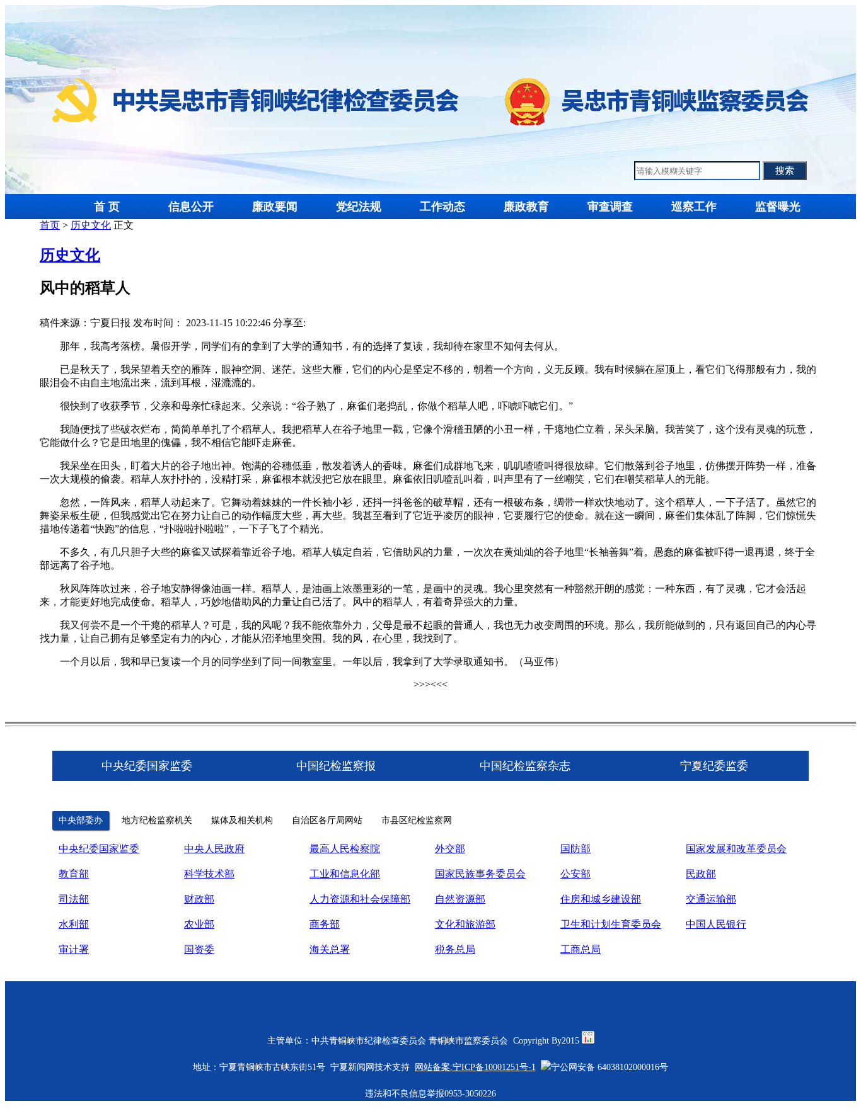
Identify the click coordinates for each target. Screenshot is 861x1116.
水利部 (74, 924)
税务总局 (455, 949)
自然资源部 (460, 899)
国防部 (575, 848)
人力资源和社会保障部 (359, 899)
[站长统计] (588, 1040)
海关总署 (329, 949)
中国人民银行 (716, 924)
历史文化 (91, 225)
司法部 (74, 899)
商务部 (324, 924)
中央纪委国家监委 (99, 848)
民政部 (701, 873)
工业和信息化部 (344, 873)
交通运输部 (711, 899)
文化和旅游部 (465, 924)
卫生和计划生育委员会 (610, 924)
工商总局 (580, 949)
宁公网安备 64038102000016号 (609, 1067)
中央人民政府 (214, 848)
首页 (50, 225)
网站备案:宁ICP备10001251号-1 (475, 1067)
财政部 (199, 899)
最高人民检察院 (344, 848)
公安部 (575, 873)
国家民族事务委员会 (480, 873)
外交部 (450, 848)
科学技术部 (209, 873)
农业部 (199, 924)
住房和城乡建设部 (600, 899)
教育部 (74, 873)
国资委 (199, 949)
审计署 (74, 949)
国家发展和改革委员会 (736, 848)
